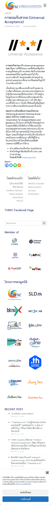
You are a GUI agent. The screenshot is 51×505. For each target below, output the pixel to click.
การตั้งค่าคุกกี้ (26, 499)
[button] (47, 472)
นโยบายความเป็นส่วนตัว (23, 484)
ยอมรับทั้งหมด (25, 492)
